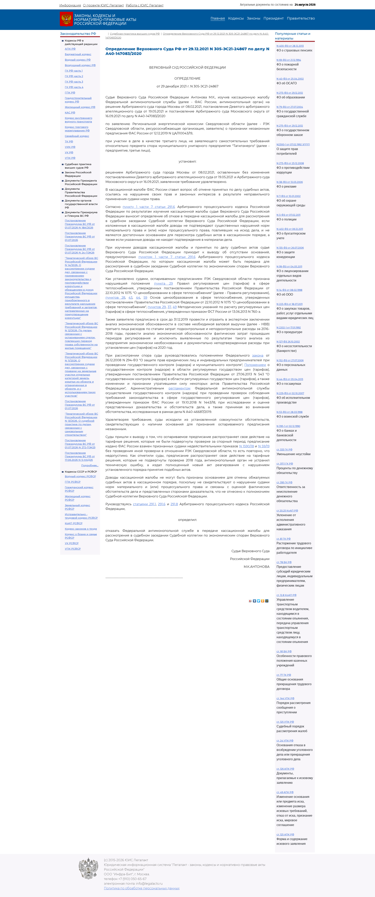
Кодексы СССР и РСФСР (81, 471)
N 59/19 (264, 446)
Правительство (301, 18)
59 (145, 297)
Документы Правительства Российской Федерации (81, 192)
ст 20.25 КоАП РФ (287, 510)
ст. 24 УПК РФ (285, 740)
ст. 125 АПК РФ (285, 834)
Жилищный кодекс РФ (80, 107)
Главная (218, 18)
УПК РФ (70, 157)
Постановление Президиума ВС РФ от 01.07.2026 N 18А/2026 (80, 224)
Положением (255, 365)
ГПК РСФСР (72, 481)
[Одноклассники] (263, 599)
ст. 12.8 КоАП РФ (286, 595)
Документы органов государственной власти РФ (81, 204)
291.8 (174, 504)
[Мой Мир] (267, 599)
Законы (253, 18)
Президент (273, 18)
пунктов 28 (115, 297)
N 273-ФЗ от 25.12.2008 (290, 163)
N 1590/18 (246, 446)
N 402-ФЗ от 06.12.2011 (290, 228)
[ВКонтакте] (255, 599)
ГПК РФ (70, 92)
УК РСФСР (72, 543)
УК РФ (69, 152)
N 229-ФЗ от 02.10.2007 (290, 393)
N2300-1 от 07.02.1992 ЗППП (293, 144)
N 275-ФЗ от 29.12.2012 (290, 125)
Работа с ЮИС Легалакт (144, 5)
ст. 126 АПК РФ (285, 768)
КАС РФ (70, 112)
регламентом (179, 388)
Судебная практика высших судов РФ (135, 33)
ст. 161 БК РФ (284, 651)
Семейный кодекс (77, 136)
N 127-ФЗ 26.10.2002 (288, 341)
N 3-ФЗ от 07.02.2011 (288, 214)
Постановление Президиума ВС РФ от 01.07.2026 (80, 236)
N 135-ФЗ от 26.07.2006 (290, 247)
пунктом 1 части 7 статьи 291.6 (167, 257)
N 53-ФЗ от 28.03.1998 (290, 412)
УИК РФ (70, 146)
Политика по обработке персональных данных (141, 888)
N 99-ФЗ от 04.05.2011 (289, 266)
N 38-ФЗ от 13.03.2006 (290, 182)
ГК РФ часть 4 (74, 87)
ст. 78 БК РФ (284, 562)
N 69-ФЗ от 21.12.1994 (289, 59)
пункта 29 (163, 283)
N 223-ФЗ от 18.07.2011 (290, 304)
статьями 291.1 (144, 504)
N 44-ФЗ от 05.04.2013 (290, 379)
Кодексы (236, 18)
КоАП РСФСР (73, 523)
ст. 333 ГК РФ (284, 449)
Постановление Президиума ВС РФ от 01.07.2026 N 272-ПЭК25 (80, 444)
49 (175, 307)
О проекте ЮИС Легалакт (103, 5)
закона (257, 355)
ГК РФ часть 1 (74, 70)
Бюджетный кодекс (78, 54)
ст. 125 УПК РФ (285, 721)
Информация (70, 5)
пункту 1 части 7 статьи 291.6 (149, 207)
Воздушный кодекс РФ (80, 65)
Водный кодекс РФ (78, 59)
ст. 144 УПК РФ (285, 698)
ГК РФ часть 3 (74, 81)
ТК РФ (69, 141)
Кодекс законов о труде (81, 528)
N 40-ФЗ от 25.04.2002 (290, 78)
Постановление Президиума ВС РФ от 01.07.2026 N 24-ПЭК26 (80, 249)
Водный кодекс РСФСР (80, 476)
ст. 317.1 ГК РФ (285, 463)
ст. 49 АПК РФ (285, 792)
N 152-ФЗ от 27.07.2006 (290, 360)
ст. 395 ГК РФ (284, 482)
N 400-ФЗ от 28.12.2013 (290, 45)
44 (138, 297)
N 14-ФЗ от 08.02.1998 (289, 290)
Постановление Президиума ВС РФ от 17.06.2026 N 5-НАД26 (80, 456)
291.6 (161, 504)
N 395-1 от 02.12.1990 (288, 426)
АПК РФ (70, 48)
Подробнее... (89, 465)
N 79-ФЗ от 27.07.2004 (290, 106)
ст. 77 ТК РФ (284, 674)
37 (169, 307)
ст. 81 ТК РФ (284, 538)
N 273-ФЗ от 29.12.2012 (290, 92)
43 (130, 297)
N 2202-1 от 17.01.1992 (289, 327)
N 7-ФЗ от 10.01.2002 (289, 196)
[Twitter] (259, 599)
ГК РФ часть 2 (74, 76)
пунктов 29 (157, 307)
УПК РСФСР (73, 548)
